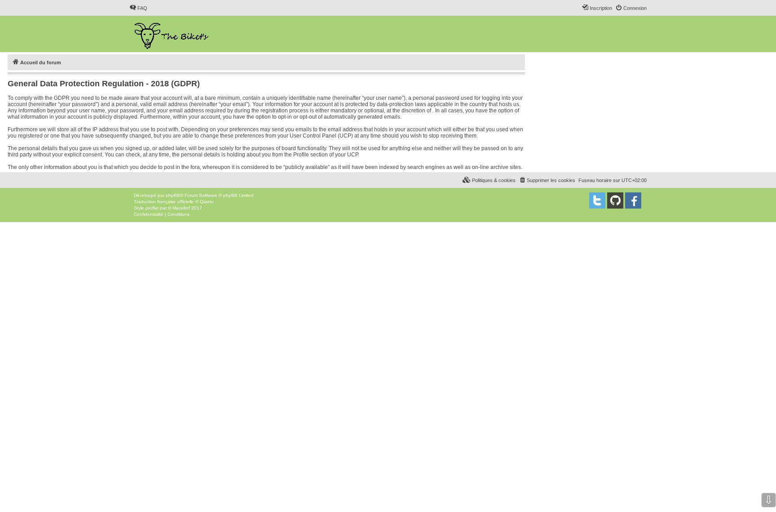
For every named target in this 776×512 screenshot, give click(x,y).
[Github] (615, 200)
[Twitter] (597, 200)
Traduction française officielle (164, 201)
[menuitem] (138, 8)
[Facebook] (633, 200)
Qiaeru (207, 201)
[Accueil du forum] (172, 34)
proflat (152, 207)
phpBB (173, 195)
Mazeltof (181, 207)
